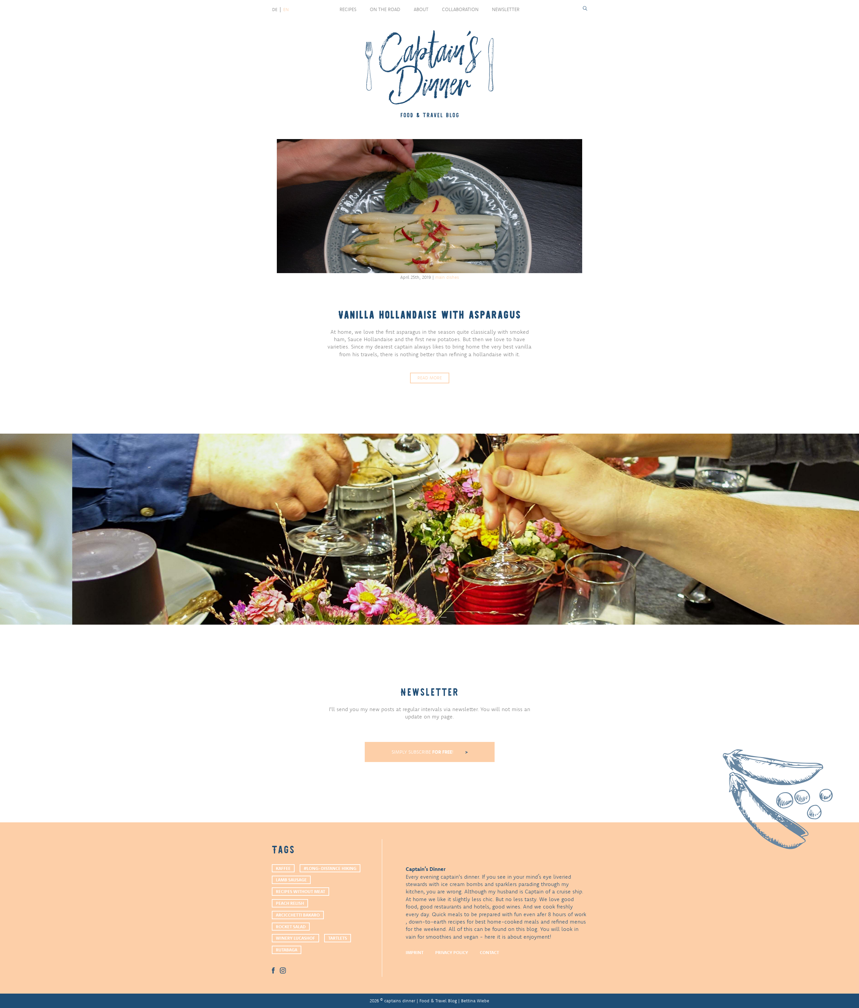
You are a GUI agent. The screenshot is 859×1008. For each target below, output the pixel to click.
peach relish (290, 903)
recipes (348, 9)
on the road (385, 9)
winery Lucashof (295, 938)
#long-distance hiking (330, 868)
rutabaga (286, 949)
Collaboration (460, 9)
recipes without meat (300, 891)
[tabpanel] (429, 529)
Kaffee (283, 868)
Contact (489, 952)
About (421, 9)
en (286, 9)
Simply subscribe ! (423, 752)
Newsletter (505, 9)
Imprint (414, 952)
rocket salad (291, 926)
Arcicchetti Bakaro (298, 915)
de (274, 9)
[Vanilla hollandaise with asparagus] (429, 206)
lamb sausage (291, 879)
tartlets (337, 938)
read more (429, 377)
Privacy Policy (451, 952)
